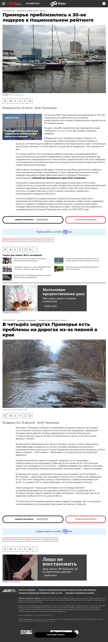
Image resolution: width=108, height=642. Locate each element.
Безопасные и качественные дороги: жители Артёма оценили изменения (32, 276)
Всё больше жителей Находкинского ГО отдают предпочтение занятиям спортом (82, 260)
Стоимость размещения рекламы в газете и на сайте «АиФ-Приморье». (67, 590)
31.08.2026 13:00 (9, 320)
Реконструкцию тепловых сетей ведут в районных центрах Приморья (30, 260)
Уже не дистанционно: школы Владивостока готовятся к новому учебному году (32, 268)
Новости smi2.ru (11, 312)
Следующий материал (55, 635)
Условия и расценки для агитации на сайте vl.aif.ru (40, 593)
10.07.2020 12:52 (9, 11)
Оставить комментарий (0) (86, 220)
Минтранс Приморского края (15, 409)
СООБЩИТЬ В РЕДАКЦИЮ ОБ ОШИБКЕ (79, 593)
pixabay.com (19, 95)
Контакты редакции (26, 590)
